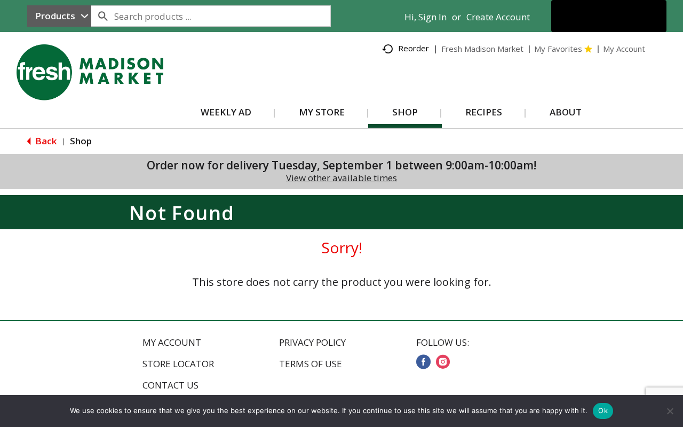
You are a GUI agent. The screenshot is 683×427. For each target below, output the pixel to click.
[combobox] (59, 16)
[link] (423, 361)
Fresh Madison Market (482, 48)
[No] (669, 411)
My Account (171, 342)
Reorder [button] (413, 48)
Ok (603, 410)
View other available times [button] (341, 178)
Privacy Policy (312, 342)
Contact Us (170, 385)
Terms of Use (310, 364)
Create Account (498, 17)
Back (45, 141)
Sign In (432, 17)
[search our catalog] (103, 16)
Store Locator (178, 364)
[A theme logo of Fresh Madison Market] (100, 88)
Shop (81, 141)
